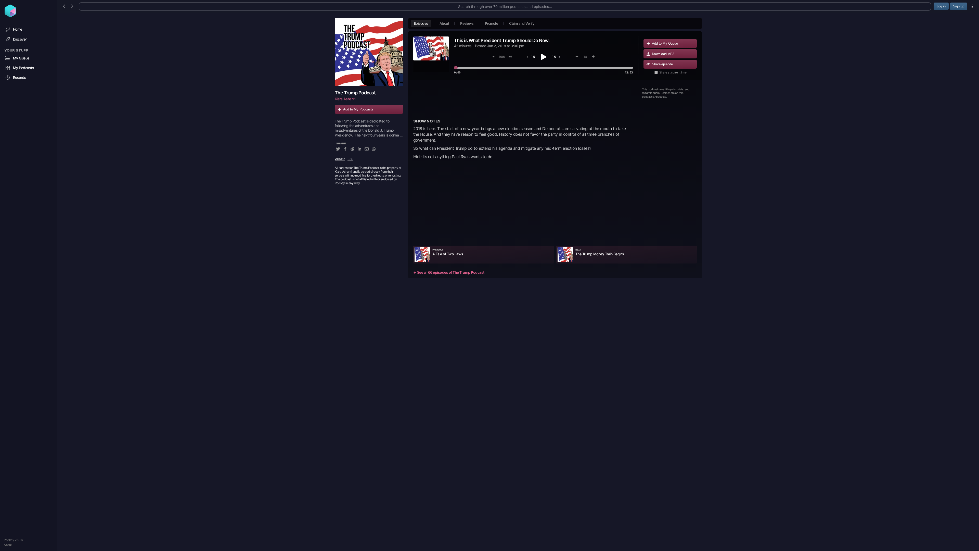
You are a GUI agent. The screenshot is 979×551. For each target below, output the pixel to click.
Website (340, 159)
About (8, 545)
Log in (941, 6)
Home (17, 29)
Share (662, 64)
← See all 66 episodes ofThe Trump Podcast (448, 272)
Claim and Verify (521, 23)
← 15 (531, 57)
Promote (491, 23)
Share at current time (673, 72)
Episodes (421, 23)
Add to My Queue (665, 43)
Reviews (467, 23)
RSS (350, 159)
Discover (20, 39)
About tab (660, 96)
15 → (556, 57)
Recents (19, 77)
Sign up (958, 6)
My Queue (21, 58)
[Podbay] (10, 15)
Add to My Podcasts (358, 109)
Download (663, 54)
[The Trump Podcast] (369, 52)
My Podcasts (23, 68)
